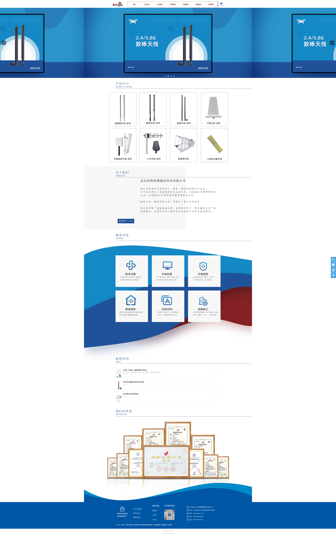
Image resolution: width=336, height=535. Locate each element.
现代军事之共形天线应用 (130, 394)
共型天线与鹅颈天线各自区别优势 (133, 382)
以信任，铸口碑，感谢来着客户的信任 (135, 370)
